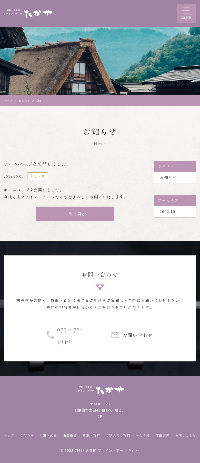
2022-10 (167, 211)
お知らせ (168, 177)
